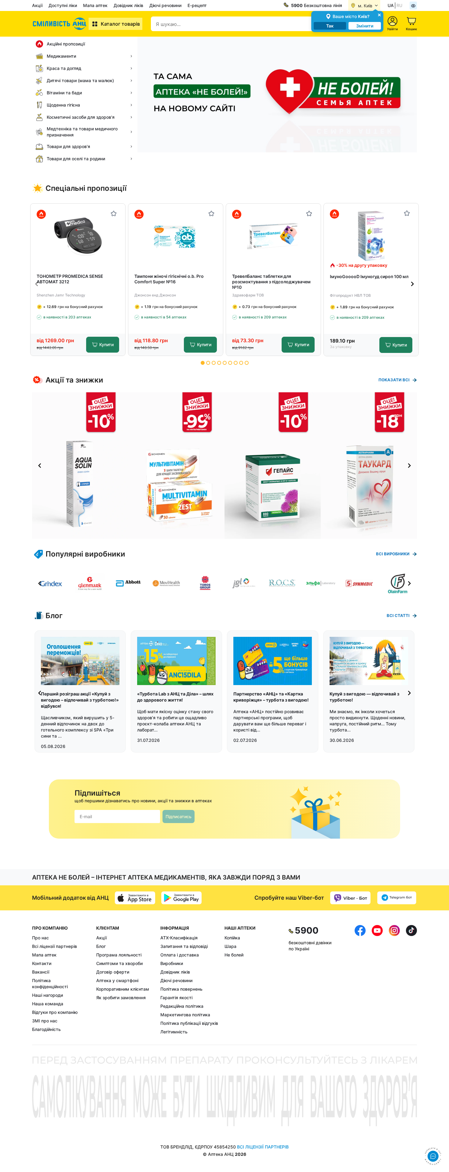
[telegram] (397, 897)
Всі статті (398, 615)
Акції (37, 5)
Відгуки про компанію (55, 1012)
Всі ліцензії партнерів (54, 946)
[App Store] (135, 897)
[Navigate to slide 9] (247, 363)
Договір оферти (112, 971)
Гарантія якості (176, 997)
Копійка (232, 937)
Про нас (40, 937)
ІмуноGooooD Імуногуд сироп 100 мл (369, 276)
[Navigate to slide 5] (225, 363)
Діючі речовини (165, 5)
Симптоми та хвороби (119, 963)
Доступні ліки (63, 5)
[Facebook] (360, 980)
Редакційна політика (181, 1006)
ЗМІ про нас (44, 1020)
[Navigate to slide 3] (214, 363)
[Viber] (350, 897)
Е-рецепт (197, 5)
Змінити (364, 25)
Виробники (171, 963)
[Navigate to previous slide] (36, 283)
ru (399, 5)
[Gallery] (224, 465)
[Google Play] (181, 897)
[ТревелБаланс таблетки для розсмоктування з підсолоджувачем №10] (273, 236)
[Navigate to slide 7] (236, 363)
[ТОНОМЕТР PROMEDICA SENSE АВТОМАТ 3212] (78, 236)
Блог (101, 946)
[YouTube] (377, 980)
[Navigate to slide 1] (203, 363)
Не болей (233, 954)
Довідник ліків (128, 5)
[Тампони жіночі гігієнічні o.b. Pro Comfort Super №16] (175, 236)
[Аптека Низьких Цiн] (60, 24)
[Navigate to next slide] (412, 283)
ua (391, 5)
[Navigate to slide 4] (219, 363)
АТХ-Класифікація (179, 937)
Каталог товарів (120, 24)
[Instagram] (394, 980)
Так (330, 25)
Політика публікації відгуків (189, 1023)
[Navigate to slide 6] (230, 363)
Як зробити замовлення (121, 997)
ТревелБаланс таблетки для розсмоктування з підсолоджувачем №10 (271, 282)
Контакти (41, 963)
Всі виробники (393, 553)
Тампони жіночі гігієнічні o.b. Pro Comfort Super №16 (169, 279)
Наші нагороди (47, 995)
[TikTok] (411, 980)
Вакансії (40, 971)
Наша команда (47, 1003)
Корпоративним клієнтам (122, 989)
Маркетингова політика (185, 1014)
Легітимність (174, 1031)
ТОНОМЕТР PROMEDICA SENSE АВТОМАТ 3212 (70, 279)
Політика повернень (181, 989)
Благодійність (46, 1029)
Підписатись (179, 816)
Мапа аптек (95, 5)
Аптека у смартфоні (117, 980)
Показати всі (394, 379)
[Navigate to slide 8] (241, 363)
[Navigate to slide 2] (208, 363)
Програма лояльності (118, 954)
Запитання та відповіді (184, 946)
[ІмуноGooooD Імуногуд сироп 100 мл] (371, 235)
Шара (230, 946)
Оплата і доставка (179, 954)
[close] (379, 14)
